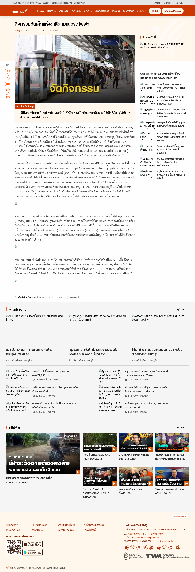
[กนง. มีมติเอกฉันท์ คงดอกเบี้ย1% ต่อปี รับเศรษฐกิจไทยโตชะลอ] (34, 330)
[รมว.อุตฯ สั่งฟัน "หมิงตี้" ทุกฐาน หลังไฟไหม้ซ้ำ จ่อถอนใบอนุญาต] (147, 125)
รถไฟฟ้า (59, 297)
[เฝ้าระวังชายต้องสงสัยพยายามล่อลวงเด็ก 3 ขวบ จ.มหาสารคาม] (43, 454)
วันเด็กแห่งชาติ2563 (42, 297)
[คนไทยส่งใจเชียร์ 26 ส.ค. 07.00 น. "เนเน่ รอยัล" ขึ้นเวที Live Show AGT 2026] (147, 99)
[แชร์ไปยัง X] (7, 77)
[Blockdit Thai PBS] (170, 547)
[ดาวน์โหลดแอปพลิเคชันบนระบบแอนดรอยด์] (32, 552)
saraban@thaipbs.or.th (162, 540)
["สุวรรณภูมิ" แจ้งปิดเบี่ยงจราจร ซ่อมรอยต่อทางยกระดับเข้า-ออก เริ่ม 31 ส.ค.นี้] (97, 330)
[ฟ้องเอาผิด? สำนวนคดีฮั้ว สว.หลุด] (136, 476)
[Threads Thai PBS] (145, 547)
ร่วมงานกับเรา (38, 529)
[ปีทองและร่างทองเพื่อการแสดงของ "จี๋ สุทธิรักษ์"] (136, 442)
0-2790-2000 (134, 534)
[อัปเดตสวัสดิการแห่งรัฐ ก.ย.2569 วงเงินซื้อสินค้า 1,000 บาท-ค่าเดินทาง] (111, 392)
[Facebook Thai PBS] (126, 547)
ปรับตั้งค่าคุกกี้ (90, 529)
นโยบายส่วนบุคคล (39, 524)
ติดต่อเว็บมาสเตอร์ (66, 529)
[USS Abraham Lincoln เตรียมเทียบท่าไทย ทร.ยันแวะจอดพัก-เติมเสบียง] (165, 56)
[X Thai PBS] (132, 547)
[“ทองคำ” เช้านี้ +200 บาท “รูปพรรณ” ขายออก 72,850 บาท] (18, 376)
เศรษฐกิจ (18, 30)
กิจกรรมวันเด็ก (74, 297)
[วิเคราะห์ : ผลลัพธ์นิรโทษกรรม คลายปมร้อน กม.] (172, 476)
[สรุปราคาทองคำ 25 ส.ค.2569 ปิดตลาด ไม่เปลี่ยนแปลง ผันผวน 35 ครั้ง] (147, 174)
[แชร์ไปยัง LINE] (7, 83)
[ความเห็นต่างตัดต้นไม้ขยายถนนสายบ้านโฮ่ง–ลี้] (100, 442)
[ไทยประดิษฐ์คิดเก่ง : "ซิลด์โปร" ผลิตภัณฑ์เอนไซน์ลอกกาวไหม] (172, 442)
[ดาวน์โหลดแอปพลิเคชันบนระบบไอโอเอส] (32, 544)
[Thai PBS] (19, 11)
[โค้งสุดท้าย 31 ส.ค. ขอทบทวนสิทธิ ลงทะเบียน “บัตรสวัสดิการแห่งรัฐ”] (160, 330)
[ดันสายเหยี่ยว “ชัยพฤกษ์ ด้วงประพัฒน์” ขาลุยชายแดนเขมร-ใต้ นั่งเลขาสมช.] (147, 136)
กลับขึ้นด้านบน (178, 516)
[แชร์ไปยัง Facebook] (7, 71)
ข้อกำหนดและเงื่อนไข (66, 524)
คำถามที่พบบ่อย (13, 529)
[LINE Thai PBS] (151, 547)
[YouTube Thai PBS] (158, 547)
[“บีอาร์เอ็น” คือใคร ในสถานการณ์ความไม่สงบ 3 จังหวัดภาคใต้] (100, 476)
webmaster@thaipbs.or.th (147, 537)
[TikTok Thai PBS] (164, 547)
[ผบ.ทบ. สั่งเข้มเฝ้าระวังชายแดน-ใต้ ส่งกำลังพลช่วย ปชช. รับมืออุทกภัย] (147, 161)
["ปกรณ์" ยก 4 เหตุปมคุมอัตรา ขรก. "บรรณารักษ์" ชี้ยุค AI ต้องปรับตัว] (147, 87)
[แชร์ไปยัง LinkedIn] (7, 90)
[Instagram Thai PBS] (138, 547)
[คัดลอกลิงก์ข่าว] (7, 96)
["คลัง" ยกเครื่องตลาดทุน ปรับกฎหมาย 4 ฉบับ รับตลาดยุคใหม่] (18, 392)
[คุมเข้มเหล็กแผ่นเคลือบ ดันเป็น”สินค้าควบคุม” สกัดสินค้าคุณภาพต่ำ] (18, 408)
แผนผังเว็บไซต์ (12, 524)
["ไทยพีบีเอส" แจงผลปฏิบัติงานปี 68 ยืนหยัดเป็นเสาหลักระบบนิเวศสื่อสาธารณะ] (147, 112)
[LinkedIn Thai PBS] (177, 547)
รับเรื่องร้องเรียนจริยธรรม (94, 524)
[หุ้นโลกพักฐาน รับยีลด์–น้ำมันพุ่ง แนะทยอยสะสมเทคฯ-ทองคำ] (111, 408)
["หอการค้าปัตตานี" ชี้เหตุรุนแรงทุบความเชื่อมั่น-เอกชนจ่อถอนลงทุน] (147, 148)
